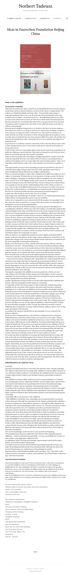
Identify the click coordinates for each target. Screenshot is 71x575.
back (35, 552)
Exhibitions (44, 18)
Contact (57, 18)
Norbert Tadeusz (35, 6)
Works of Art (30, 18)
